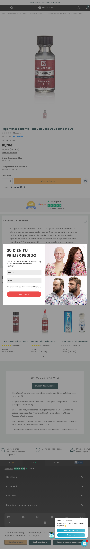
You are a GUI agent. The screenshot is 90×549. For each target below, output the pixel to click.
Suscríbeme (24, 294)
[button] (84, 543)
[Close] (84, 247)
